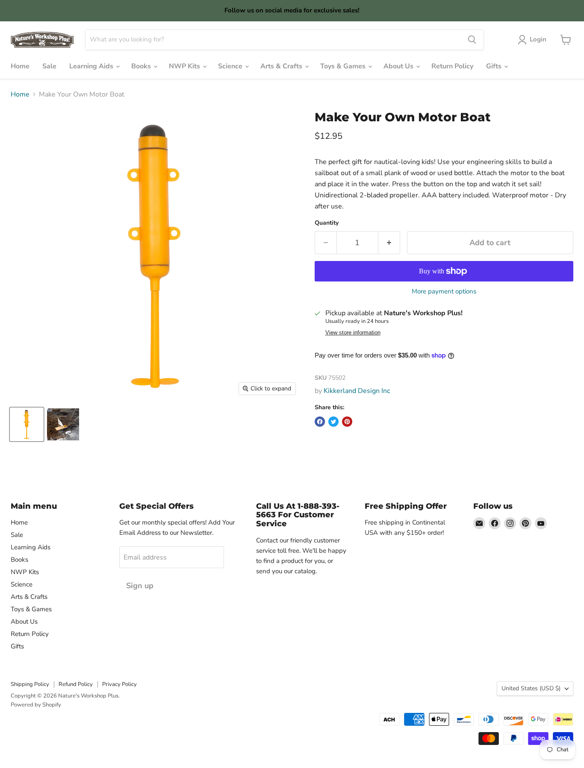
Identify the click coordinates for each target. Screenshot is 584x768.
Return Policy (452, 66)
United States (530, 688)
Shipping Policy (30, 684)
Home (20, 66)
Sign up (139, 585)
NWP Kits (185, 66)
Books (142, 66)
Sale (49, 66)
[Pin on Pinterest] (347, 421)
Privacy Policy (119, 684)
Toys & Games (343, 66)
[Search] (472, 40)
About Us (399, 66)
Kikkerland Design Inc (357, 391)
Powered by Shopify (36, 705)
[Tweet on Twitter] (333, 421)
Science (231, 66)
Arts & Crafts (282, 66)
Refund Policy (76, 684)
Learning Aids (92, 66)
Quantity (327, 223)
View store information (352, 333)
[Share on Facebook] (320, 421)
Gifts (494, 66)
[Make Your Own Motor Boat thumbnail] (27, 424)
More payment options (444, 291)
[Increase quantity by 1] (389, 243)
